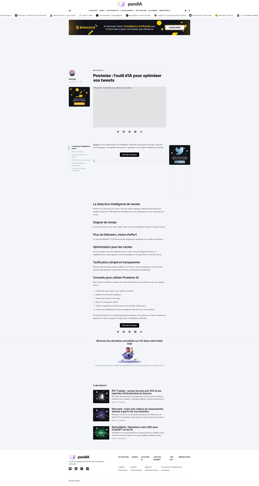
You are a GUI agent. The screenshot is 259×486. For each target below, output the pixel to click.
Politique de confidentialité (171, 467)
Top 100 (171, 458)
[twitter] (70, 469)
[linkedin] (75, 469)
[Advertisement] (129, 54)
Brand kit (148, 467)
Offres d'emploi (136, 470)
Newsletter (184, 457)
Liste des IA (145, 458)
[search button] (189, 10)
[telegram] (87, 469)
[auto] (186, 11)
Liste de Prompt (157, 458)
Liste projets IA (112, 10)
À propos (121, 467)
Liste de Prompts (127, 10)
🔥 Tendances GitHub (250, 15)
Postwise (96, 144)
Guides (101, 10)
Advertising (165, 470)
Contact (134, 467)
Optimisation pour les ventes (81, 160)
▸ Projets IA (99, 70)
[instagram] (81, 469)
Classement (152, 10)
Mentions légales (151, 470)
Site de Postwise (129, 155)
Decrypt (72, 79)
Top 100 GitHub (141, 10)
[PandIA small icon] (70, 11)
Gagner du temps (77, 151)
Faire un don (122, 470)
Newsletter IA (164, 10)
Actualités (93, 10)
